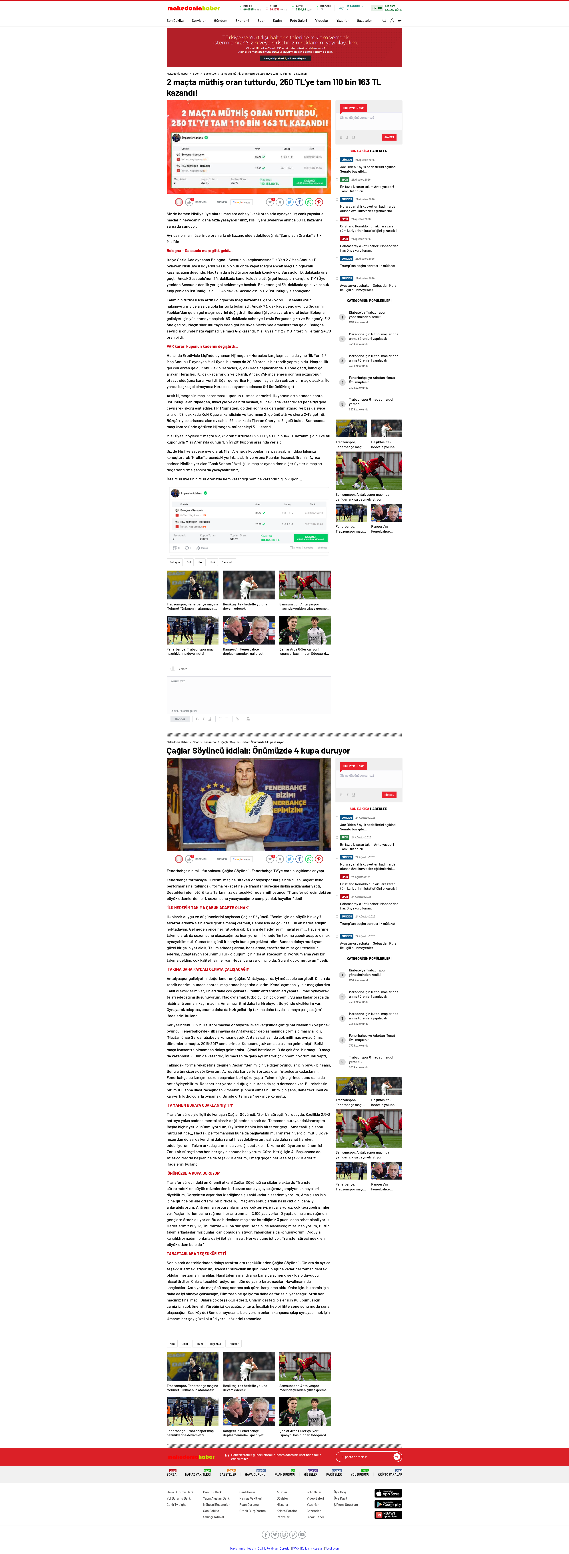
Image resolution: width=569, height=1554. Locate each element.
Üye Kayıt (340, 1498)
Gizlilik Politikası (268, 1548)
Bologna (175, 562)
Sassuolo (227, 562)
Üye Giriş (340, 1492)
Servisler (199, 20)
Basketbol (210, 73)
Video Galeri (315, 1498)
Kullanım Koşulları (312, 1548)
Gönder (180, 719)
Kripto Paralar (390, 1472)
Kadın (277, 20)
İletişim (251, 1548)
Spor (261, 20)
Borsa (171, 1472)
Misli (212, 562)
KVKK (295, 1548)
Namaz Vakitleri (198, 1472)
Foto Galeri (298, 20)
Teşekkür (215, 1343)
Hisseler (311, 1472)
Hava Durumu (255, 1472)
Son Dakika (175, 20)
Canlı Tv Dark (212, 1492)
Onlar (185, 1343)
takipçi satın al (213, 1517)
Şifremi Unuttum (346, 1504)
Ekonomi (242, 20)
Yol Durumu (360, 1472)
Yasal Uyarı (332, 1548)
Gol (189, 562)
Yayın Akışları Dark (216, 1498)
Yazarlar (343, 20)
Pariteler (334, 1472)
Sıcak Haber (315, 1517)
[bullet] (227, 719)
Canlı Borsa (247, 1492)
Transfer (233, 1343)
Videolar (321, 20)
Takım (199, 1343)
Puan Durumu (284, 1472)
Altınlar (282, 1492)
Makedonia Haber (177, 73)
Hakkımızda (237, 1548)
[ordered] (220, 719)
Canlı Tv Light (176, 1504)
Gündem (220, 20)
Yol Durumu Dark (179, 1498)
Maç (200, 562)
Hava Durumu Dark (180, 1492)
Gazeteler (364, 20)
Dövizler (282, 1498)
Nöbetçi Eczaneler (216, 1504)
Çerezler (285, 1548)
